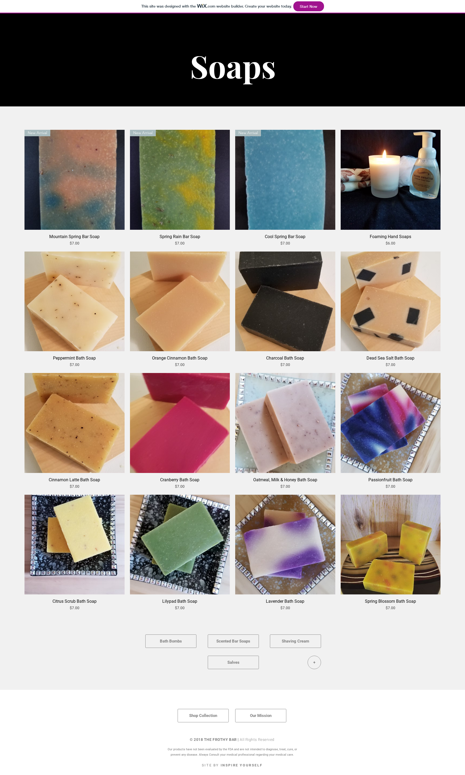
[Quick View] (391, 180)
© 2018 (197, 739)
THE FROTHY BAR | (222, 739)
